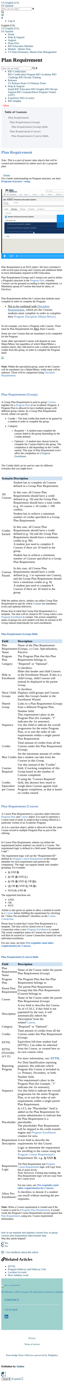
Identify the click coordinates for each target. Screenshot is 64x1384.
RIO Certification (17, 71)
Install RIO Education (19, 89)
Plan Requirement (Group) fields (29, 126)
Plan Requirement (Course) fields (30, 136)
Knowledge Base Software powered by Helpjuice (32, 1355)
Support (12, 40)
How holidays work (18, 1275)
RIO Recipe (51, 89)
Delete (6, 175)
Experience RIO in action (21, 98)
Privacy (32, 1338)
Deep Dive (13, 43)
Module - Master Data (19, 49)
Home (11, 34)
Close (6, 1379)
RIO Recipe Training (30, 77)
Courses (37, 603)
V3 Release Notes (17, 83)
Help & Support (16, 37)
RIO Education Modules (20, 46)
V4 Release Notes (36, 83)
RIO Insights (37, 89)
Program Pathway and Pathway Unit (27, 1269)
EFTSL (12, 1266)
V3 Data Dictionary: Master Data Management (32, 52)
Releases (12, 80)
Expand (16, 1378)
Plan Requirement (18, 117)
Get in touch (11, 1309)
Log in (11, 20)
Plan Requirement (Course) (25, 131)
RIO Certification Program (21, 74)
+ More (5, 105)
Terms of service (32, 1344)
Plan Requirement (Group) (25, 122)
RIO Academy (43, 74)
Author (20, 1366)
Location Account (17, 1272)
